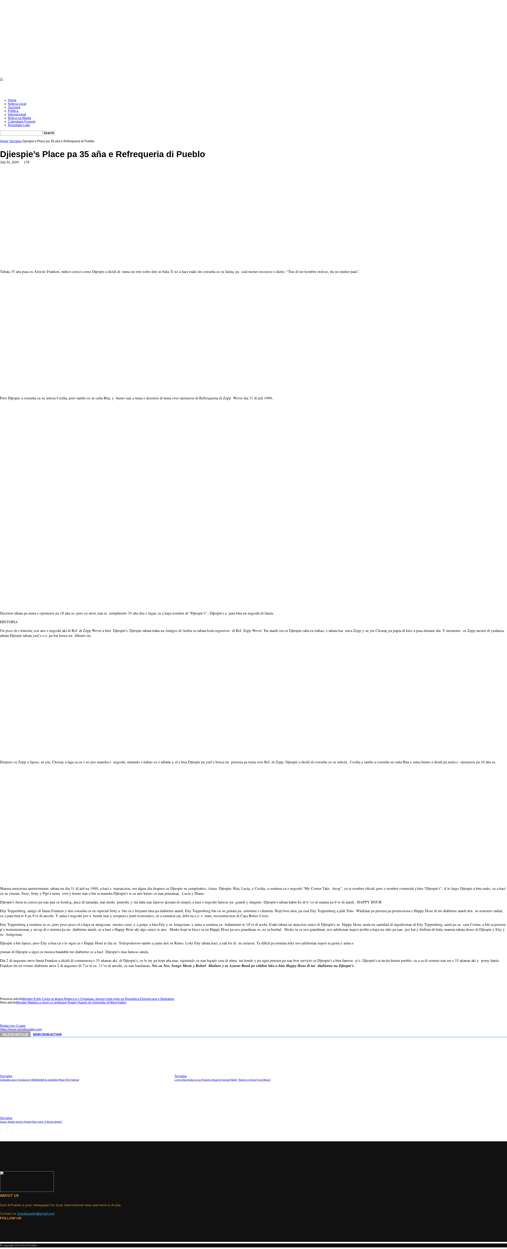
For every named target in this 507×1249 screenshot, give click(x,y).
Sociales (15, 141)
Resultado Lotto (19, 125)
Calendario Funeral (21, 121)
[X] (50, 175)
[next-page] (10, 1129)
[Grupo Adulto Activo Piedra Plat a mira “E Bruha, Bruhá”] (21, 1113)
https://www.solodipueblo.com (21, 1029)
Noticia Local (17, 103)
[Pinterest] (64, 175)
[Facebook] (36, 175)
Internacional (17, 114)
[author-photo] (9, 1022)
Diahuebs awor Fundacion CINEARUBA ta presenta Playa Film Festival (39, 1079)
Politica (13, 111)
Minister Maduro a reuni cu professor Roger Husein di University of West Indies (71, 1002)
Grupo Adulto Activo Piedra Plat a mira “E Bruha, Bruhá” (31, 1121)
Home (12, 100)
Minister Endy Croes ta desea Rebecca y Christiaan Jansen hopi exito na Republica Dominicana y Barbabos (98, 999)
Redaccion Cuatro (13, 1026)
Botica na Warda (19, 118)
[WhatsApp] (79, 175)
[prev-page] (3, 1129)
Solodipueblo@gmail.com (35, 1213)
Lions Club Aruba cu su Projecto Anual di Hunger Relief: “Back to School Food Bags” (222, 1079)
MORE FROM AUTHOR (47, 1034)
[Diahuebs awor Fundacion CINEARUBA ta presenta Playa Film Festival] (21, 1071)
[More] (93, 175)
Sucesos (14, 107)
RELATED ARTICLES (15, 1034)
